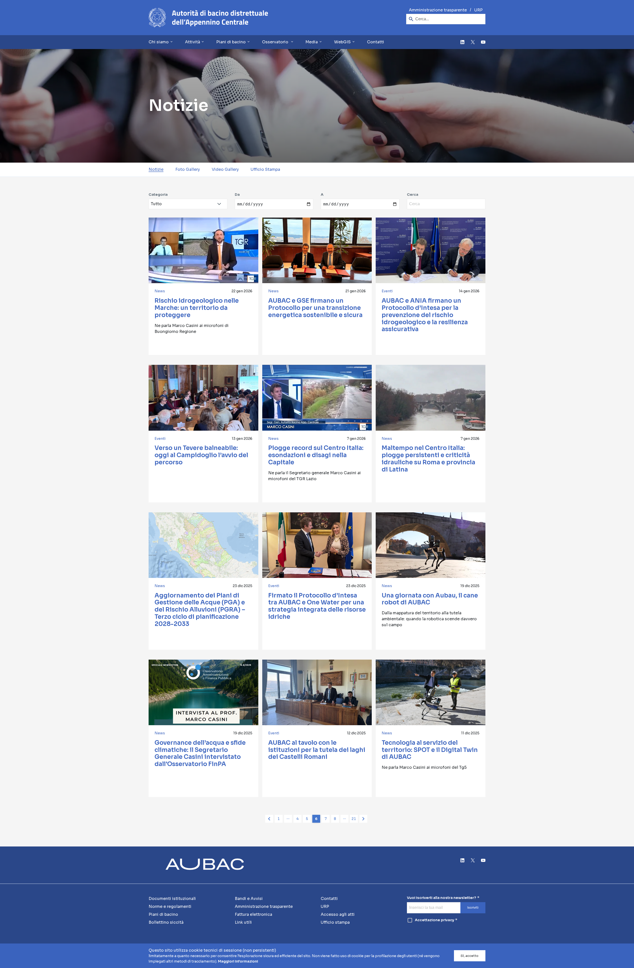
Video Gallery (225, 169)
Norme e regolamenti (170, 906)
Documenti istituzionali (172, 898)
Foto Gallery (187, 169)
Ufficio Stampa (265, 169)
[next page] (363, 819)
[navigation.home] (208, 17)
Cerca (412, 195)
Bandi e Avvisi (249, 898)
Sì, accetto (469, 956)
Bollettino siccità (166, 922)
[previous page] (269, 819)
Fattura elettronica (253, 914)
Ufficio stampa (335, 922)
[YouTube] (483, 42)
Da (237, 195)
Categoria (158, 195)
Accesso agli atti (338, 914)
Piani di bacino (163, 914)
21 (353, 819)
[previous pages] (288, 819)
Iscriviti (472, 908)
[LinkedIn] (462, 42)
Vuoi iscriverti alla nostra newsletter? (441, 898)
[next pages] (344, 819)
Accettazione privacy (434, 920)
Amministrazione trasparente (438, 10)
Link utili (243, 922)
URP (478, 10)
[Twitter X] (473, 42)
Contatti (375, 42)
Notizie (156, 169)
